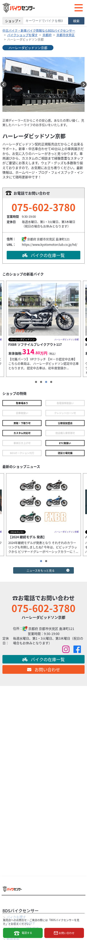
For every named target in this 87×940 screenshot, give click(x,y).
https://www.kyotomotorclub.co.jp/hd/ (49, 244)
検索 (76, 20)
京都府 (47, 35)
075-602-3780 (43, 207)
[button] (3, 84)
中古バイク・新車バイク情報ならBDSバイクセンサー (38, 30)
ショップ (11, 20)
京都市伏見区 (65, 35)
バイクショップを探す (22, 35)
